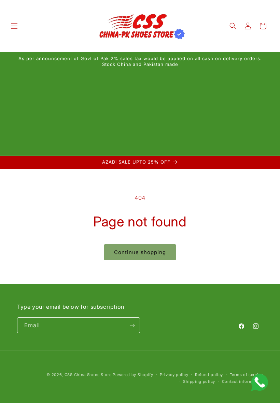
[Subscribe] (132, 325)
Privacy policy (174, 374)
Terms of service (246, 374)
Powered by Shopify (133, 374)
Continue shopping (140, 252)
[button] (14, 25)
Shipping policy (199, 381)
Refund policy (209, 374)
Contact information (242, 381)
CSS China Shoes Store (88, 374)
